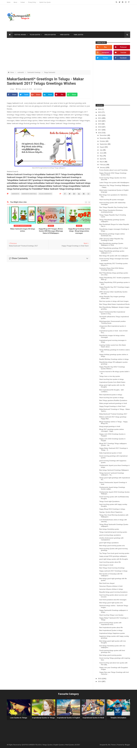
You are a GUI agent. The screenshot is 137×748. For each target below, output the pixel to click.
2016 (100, 133)
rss (105, 47)
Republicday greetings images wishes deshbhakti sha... (112, 234)
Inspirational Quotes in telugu (43, 718)
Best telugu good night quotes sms (111, 603)
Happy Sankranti (13, 103)
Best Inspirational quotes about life (111, 627)
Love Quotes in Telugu (18, 718)
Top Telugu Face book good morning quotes (114, 553)
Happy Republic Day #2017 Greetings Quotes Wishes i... (112, 367)
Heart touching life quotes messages (111, 199)
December (103, 135)
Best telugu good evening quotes (110, 655)
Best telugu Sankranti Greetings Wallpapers (114, 470)
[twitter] (119, 2)
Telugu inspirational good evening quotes (113, 532)
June (101, 153)
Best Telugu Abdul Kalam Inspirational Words (114, 304)
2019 (100, 124)
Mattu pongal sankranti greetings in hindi (113, 403)
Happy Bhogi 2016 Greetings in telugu (112, 509)
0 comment (38, 89)
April (101, 159)
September (104, 144)
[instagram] (125, 2)
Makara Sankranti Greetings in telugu (23, 174)
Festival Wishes (20, 34)
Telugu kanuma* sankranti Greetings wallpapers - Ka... (111, 474)
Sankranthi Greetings (34, 72)
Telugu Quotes (35, 34)
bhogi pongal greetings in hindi (109, 426)
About (15, 2)
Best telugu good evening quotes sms (112, 545)
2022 (100, 115)
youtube (123, 52)
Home (9, 2)
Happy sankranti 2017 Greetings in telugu (113, 571)
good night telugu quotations (109, 543)
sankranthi (20, 72)
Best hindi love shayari (107, 583)
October (103, 141)
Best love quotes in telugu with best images (114, 301)
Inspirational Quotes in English (68, 718)
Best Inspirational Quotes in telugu (111, 630)
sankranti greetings (61, 106)
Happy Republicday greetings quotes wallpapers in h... (111, 252)
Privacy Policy (32, 2)
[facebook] (128, 2)
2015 (100, 678)
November (103, 138)
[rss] (116, 2)
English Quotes (50, 34)
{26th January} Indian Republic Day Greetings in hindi (111, 239)
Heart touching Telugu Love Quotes (111, 615)
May (101, 156)
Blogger (127, 745)
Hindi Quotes (64, 34)
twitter (105, 58)
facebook (123, 58)
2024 (100, 109)
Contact (22, 2)
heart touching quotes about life (110, 562)
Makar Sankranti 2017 (20, 226)
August (102, 147)
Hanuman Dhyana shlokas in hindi (110, 586)
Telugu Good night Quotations (109, 501)
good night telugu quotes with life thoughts (113, 559)
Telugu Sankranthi (49, 72)
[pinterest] (122, 2)
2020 (100, 121)
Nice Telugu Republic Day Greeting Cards (113, 207)
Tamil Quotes (78, 34)
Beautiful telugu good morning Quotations (113, 592)
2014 (100, 681)
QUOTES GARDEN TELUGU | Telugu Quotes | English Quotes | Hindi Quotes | (48, 745)
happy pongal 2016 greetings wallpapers (113, 556)
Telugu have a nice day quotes (109, 376)
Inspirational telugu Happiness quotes (112, 633)
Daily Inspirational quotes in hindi (110, 453)
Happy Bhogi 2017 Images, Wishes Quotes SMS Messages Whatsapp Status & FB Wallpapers (49, 231)
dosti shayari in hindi (106, 565)
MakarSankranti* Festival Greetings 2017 (113, 414)
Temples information (118, 718)
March (102, 162)
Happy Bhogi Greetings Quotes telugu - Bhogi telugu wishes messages (77, 231)
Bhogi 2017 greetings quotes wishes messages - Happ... (111, 430)
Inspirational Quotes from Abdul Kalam (112, 382)
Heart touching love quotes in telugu (111, 379)
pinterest (123, 47)
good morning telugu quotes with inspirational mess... (110, 623)
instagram (105, 52)
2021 (100, 118)
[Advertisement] (49, 55)
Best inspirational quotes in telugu (110, 394)
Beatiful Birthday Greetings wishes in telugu (114, 359)
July (101, 150)
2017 (100, 130)
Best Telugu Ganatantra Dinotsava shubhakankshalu (111, 211)
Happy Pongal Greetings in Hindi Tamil (112, 406)
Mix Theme (112, 745)
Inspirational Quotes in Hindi (93, 718)
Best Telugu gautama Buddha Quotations (113, 400)
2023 (100, 112)
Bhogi (49, 226)
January (103, 167)
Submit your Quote (45, 2)
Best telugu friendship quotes (109, 529)
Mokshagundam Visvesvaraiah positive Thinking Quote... (112, 322)
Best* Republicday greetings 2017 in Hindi (113, 248)
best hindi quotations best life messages (112, 600)
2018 (100, 127)
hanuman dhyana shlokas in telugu (111, 589)
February (103, 164)
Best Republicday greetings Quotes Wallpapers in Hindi (111, 244)
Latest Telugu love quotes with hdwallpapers (114, 182)
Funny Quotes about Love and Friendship (113, 170)
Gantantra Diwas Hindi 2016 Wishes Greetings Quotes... (111, 269)
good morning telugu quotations (110, 535)
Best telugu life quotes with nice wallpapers (113, 256)
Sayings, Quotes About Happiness (110, 512)
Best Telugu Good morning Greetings (111, 568)
